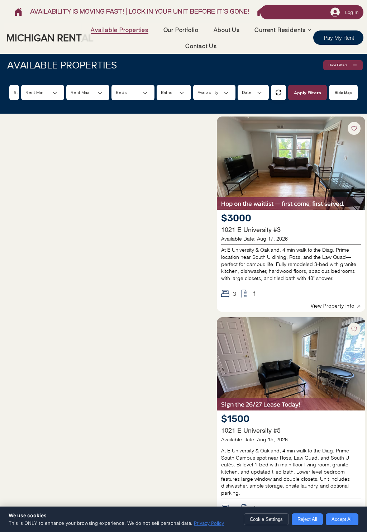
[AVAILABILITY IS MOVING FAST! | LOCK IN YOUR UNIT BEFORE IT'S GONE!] (139, 12)
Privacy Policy (209, 523)
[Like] (354, 128)
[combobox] (132, 92)
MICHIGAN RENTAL (49, 37)
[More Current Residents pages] (309, 30)
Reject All (307, 519)
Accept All (342, 519)
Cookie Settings (266, 519)
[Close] (278, 92)
